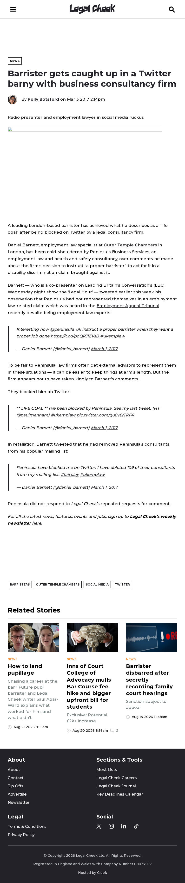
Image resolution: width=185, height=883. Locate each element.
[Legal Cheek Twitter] (98, 826)
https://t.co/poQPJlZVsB (75, 336)
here (36, 523)
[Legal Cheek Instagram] (111, 826)
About (14, 769)
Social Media (97, 584)
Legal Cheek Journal (116, 786)
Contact (16, 778)
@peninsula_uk (65, 329)
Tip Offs (15, 786)
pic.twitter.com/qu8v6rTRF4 (105, 415)
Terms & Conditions (27, 826)
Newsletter (18, 802)
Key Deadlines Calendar (119, 794)
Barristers (20, 584)
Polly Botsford (43, 99)
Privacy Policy (21, 834)
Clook (102, 872)
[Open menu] (13, 9)
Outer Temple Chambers (130, 245)
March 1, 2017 (104, 348)
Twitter (122, 584)
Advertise (17, 794)
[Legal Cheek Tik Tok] (136, 826)
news (12, 659)
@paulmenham (32, 415)
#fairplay (70, 474)
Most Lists (106, 769)
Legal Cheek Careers (116, 778)
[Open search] (172, 9)
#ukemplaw (112, 336)
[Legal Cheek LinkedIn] (123, 826)
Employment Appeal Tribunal (128, 305)
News (15, 61)
